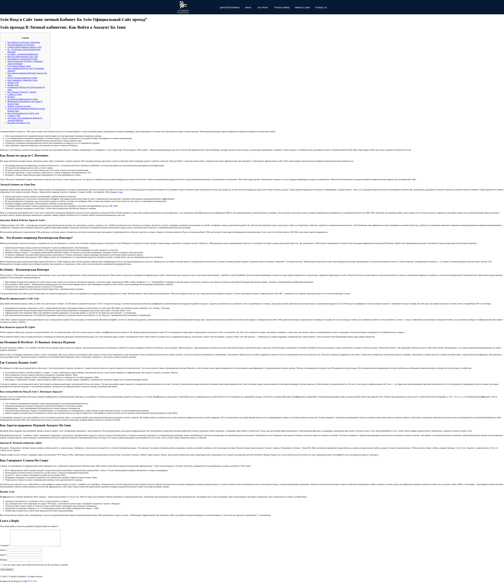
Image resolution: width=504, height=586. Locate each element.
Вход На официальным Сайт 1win (22, 56)
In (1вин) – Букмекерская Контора (22, 54)
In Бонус (11, 97)
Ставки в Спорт (14, 94)
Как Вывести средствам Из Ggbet (22, 59)
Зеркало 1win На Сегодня (18, 106)
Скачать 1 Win (13, 115)
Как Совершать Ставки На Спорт (22, 80)
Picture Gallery (282, 7)
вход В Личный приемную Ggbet (22, 78)
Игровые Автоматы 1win (18, 123)
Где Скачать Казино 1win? (19, 66)
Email (3, 555)
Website (3, 560)
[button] (248, 7)
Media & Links (302, 7)
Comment (5, 545)
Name (3, 550)
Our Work (263, 7)
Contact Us (321, 7)
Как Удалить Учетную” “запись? (21, 92)
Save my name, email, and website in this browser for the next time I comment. (35, 565)
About (248, 7)
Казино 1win (13, 82)
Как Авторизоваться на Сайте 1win (23, 113)
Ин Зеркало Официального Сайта (22, 99)
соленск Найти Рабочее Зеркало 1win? (24, 47)
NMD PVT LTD (30, 581)
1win (120, 192)
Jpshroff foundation (230, 7)
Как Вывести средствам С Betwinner (23, 42)
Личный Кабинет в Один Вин (21, 45)
